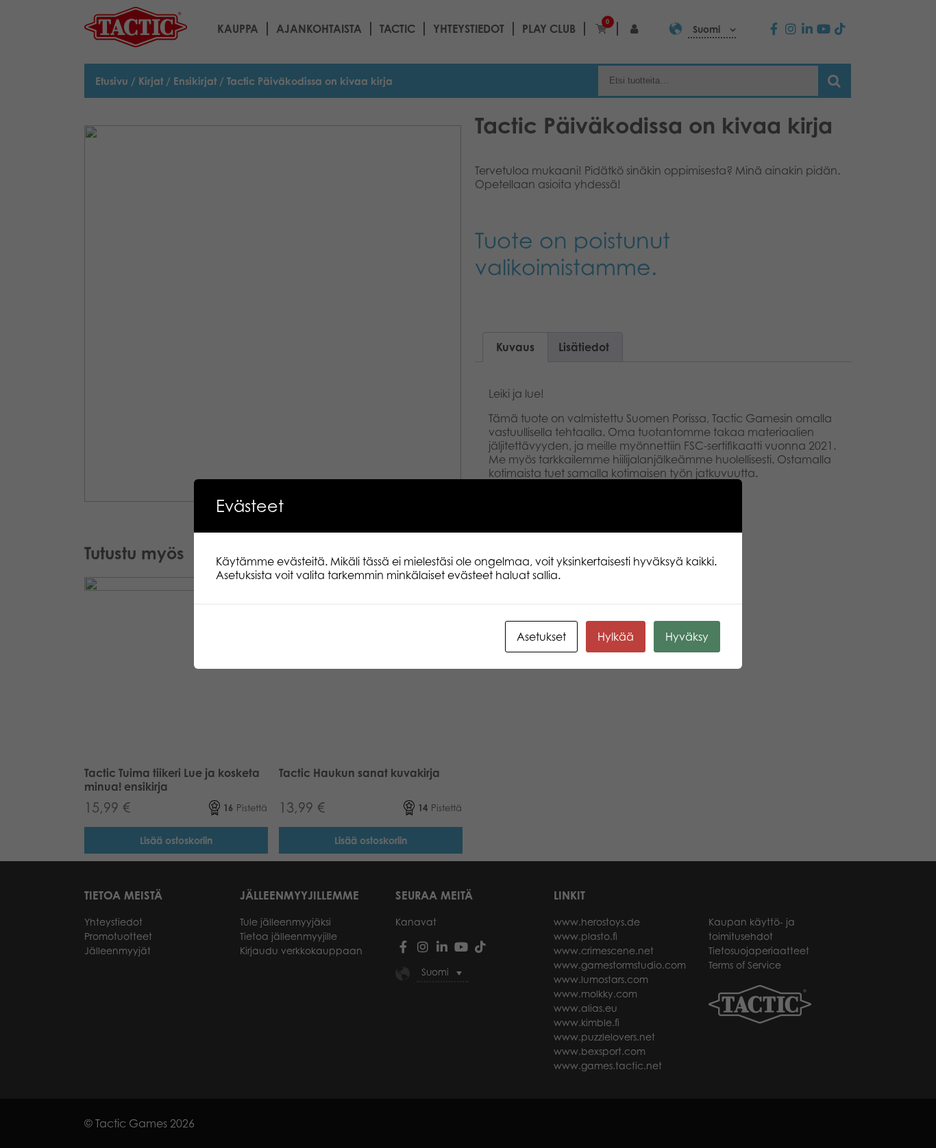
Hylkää (616, 636)
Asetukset (541, 636)
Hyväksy (687, 636)
